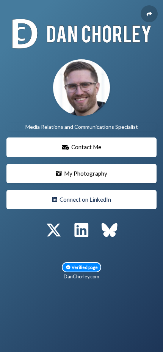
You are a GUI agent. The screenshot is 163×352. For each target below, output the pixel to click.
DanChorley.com (81, 276)
